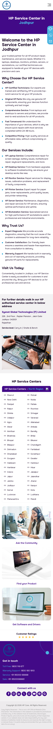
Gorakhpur (35, 454)
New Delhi (11, 399)
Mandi (33, 499)
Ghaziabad (12, 454)
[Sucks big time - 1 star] (20, 637)
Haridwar (11, 467)
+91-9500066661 (16, 679)
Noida (33, 399)
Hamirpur (35, 463)
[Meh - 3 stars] (26, 637)
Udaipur (10, 417)
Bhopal (10, 440)
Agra (9, 422)
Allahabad (35, 422)
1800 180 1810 (28, 670)
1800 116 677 (18, 666)
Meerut (10, 395)
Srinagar (34, 413)
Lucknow (11, 494)
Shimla (10, 413)
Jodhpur (11, 485)
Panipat (10, 404)
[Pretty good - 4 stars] (30, 637)
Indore (10, 472)
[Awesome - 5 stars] (33, 637)
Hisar (33, 467)
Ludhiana (35, 494)
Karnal (10, 490)
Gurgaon (11, 458)
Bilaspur (10, 445)
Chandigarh (36, 445)
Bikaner (34, 440)
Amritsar (11, 431)
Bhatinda (11, 436)
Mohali (33, 395)
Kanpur (34, 485)
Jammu (10, 481)
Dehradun (11, 449)
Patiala (33, 404)
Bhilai (33, 436)
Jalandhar (35, 476)
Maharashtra (13, 499)
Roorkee (34, 408)
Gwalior (34, 458)
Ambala (34, 426)
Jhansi (33, 481)
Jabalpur (34, 472)
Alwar (9, 426)
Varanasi (34, 417)
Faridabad (35, 449)
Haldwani (11, 463)
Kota (33, 490)
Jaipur (10, 476)
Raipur (10, 408)
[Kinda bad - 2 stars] (23, 637)
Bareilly (34, 431)
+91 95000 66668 (19, 674)
